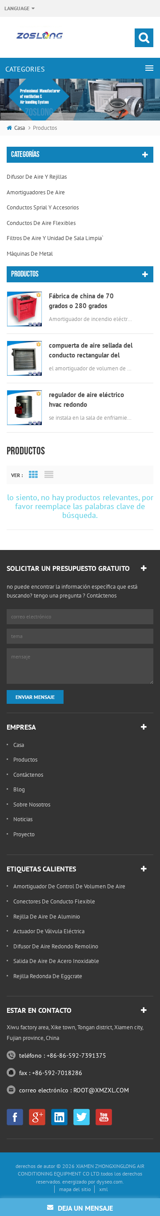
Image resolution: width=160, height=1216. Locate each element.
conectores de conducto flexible (54, 901)
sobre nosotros (31, 804)
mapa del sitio (75, 1189)
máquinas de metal (30, 253)
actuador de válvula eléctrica (48, 931)
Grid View (33, 475)
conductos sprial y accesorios (43, 207)
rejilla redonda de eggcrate (47, 976)
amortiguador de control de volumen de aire (69, 886)
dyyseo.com (109, 1181)
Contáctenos (28, 775)
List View (49, 475)
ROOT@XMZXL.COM (101, 1090)
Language (16, 8)
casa (19, 128)
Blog (19, 789)
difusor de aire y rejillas (37, 177)
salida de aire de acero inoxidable (56, 961)
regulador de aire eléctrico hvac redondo (86, 399)
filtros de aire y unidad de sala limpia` (55, 238)
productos (25, 759)
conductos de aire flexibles (41, 223)
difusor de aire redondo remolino (55, 946)
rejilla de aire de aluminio (46, 916)
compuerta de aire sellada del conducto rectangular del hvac (90, 350)
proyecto (24, 834)
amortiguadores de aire (36, 192)
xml (103, 1189)
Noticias (22, 819)
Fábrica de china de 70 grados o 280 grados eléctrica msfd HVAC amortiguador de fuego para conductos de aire (88, 301)
